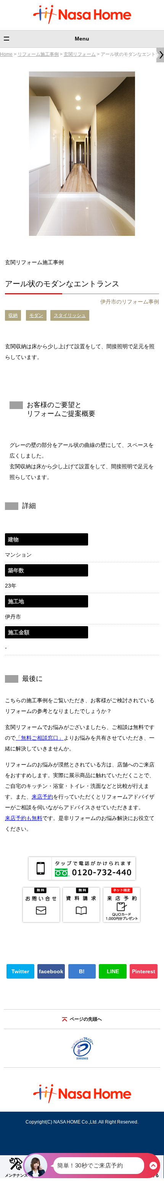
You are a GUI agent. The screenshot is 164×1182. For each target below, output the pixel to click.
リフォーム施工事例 (38, 54)
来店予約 (42, 797)
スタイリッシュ (70, 315)
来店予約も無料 (23, 818)
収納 (13, 315)
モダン (36, 315)
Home (6, 54)
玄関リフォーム (80, 54)
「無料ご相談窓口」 (40, 738)
